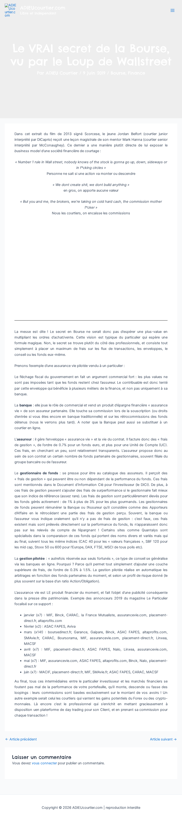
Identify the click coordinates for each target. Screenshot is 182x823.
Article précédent (21, 739)
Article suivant (163, 739)
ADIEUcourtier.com (42, 8)
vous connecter (44, 763)
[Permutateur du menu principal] (172, 10)
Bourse (118, 73)
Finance (136, 73)
